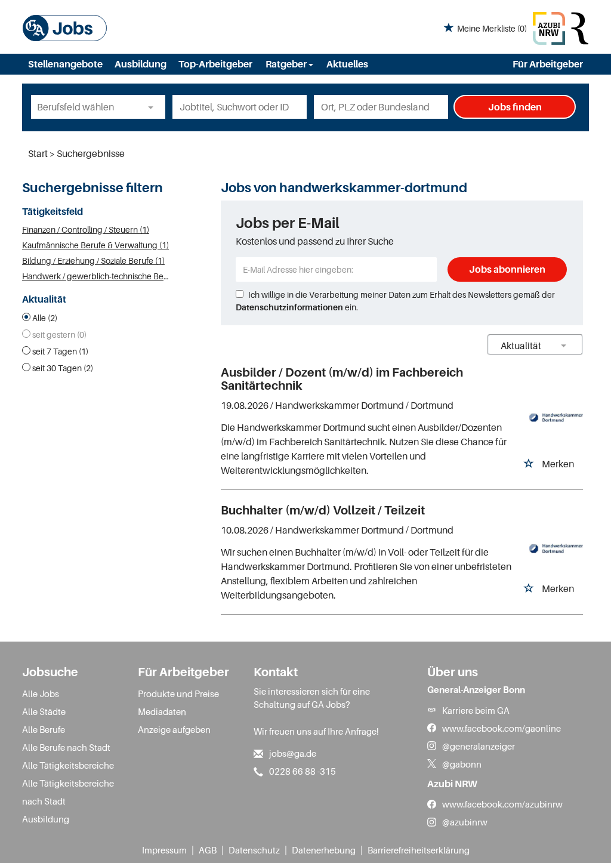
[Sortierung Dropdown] (564, 345)
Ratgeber (287, 64)
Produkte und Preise (178, 693)
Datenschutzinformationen (289, 307)
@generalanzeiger (478, 746)
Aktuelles (347, 64)
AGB (208, 849)
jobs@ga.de (292, 753)
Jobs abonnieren (507, 269)
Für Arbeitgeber (548, 64)
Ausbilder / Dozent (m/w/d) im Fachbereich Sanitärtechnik (342, 379)
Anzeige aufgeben (174, 729)
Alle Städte (44, 711)
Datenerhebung (324, 849)
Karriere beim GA (476, 710)
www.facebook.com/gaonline (501, 728)
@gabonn (462, 764)
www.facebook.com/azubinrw (502, 804)
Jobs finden (515, 107)
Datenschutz (254, 849)
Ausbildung (140, 64)
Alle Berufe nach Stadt (66, 747)
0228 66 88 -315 (302, 771)
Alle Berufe (43, 729)
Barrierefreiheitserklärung (419, 849)
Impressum (164, 849)
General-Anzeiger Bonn (476, 689)
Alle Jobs (40, 693)
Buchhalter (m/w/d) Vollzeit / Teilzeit (323, 510)
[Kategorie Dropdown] (153, 107)
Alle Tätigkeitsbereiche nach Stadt (68, 792)
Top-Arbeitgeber (215, 64)
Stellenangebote (65, 64)
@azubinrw (464, 821)
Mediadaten (162, 711)
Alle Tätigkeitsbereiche (68, 765)
